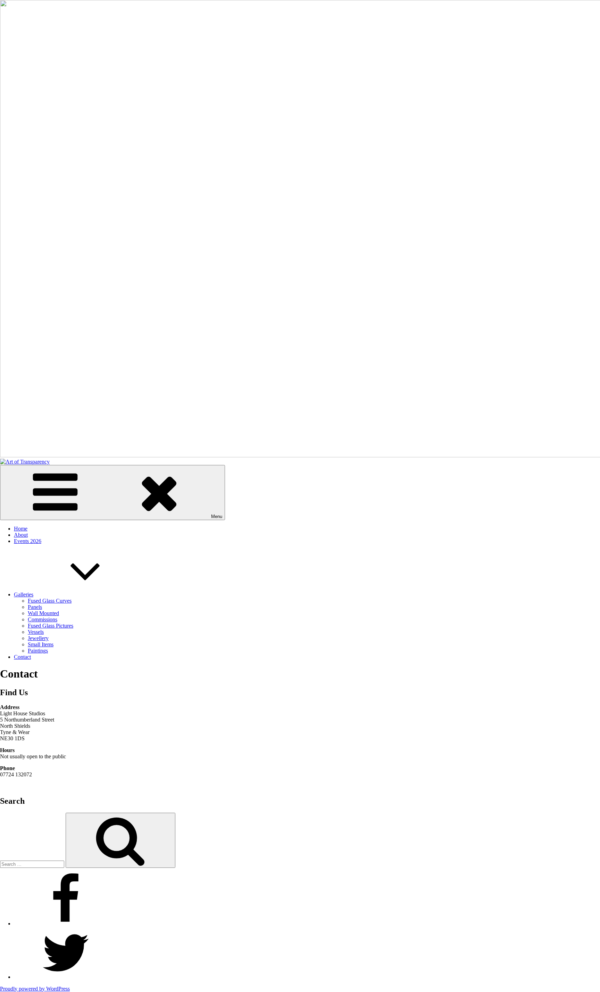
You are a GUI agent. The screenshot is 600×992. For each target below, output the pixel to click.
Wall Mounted (43, 613)
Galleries (23, 594)
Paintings (38, 651)
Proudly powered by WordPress (35, 989)
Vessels (36, 632)
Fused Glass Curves (50, 601)
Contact (22, 657)
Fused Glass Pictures (50, 626)
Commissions (42, 619)
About (21, 535)
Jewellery (38, 638)
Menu (216, 516)
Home (20, 529)
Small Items (40, 644)
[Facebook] (66, 923)
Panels (35, 607)
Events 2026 (27, 541)
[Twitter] (66, 977)
